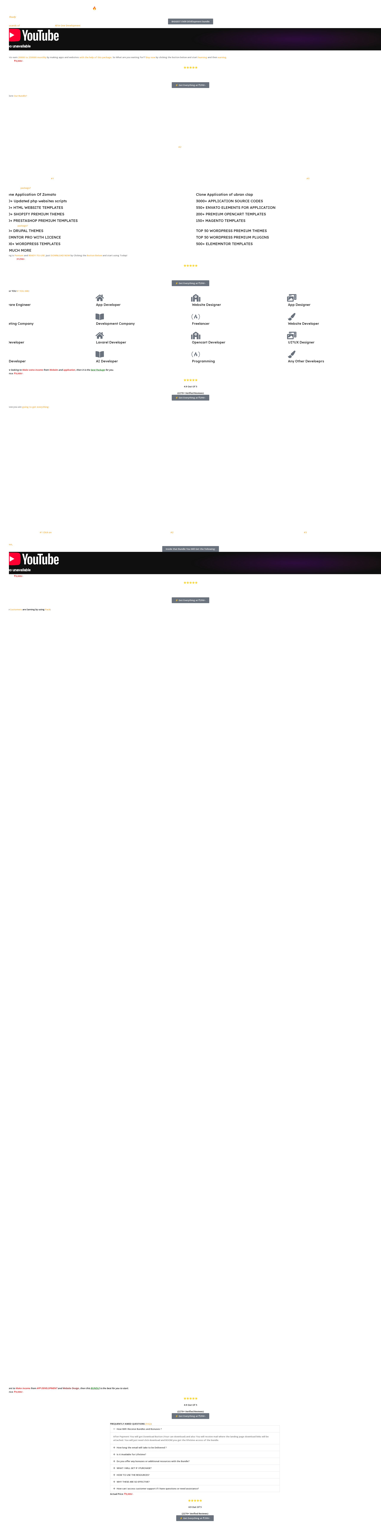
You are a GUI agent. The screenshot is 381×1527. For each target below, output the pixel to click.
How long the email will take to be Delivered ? (142, 1447)
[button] (190, 971)
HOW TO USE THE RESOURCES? (133, 1474)
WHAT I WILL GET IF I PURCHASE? (134, 1468)
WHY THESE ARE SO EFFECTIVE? (133, 1481)
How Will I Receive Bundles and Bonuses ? (139, 1428)
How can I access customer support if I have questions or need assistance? (158, 1488)
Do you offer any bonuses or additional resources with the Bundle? (153, 1461)
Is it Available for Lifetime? (131, 1454)
